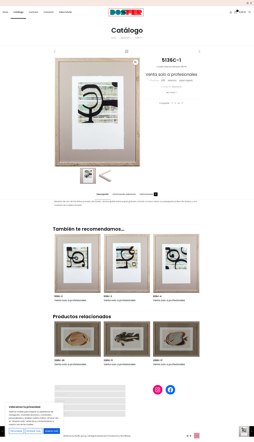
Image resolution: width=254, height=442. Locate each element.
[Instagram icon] (248, 3)
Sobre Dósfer (62, 413)
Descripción (103, 194)
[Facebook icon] (251, 3)
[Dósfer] (126, 12)
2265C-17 (157, 360)
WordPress (125, 435)
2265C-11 (108, 360)
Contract (60, 400)
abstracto (172, 80)
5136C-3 (108, 296)
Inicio (113, 37)
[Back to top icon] (196, 435)
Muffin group (81, 435)
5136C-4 (157, 296)
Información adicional (124, 194)
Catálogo (60, 394)
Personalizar (16, 431)
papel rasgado (186, 80)
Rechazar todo (33, 431)
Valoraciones (148, 194)
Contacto (60, 407)
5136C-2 (58, 296)
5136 (163, 80)
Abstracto (126, 37)
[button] (135, 62)
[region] (34, 420)
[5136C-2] (246, 431)
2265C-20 (59, 360)
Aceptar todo (51, 431)
